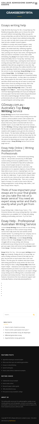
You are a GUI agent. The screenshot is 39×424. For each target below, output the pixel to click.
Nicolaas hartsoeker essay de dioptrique (17, 332)
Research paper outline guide (11, 386)
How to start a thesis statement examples (14, 370)
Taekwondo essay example (10, 381)
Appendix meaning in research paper (13, 359)
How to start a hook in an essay (15, 327)
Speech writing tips (8, 368)
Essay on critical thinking (9, 365)
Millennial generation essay (13, 335)
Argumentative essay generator (15, 338)
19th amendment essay (9, 389)
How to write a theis (8, 383)
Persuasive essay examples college (12, 392)
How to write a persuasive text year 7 (17, 330)
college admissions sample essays (18, 4)
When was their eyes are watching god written (15, 362)
